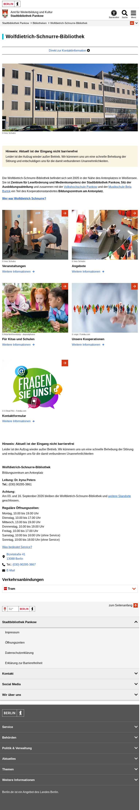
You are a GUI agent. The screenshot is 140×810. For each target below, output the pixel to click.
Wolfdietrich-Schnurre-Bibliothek (68, 23)
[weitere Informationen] (5, 13)
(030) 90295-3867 (24, 564)
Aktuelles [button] (9, 758)
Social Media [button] (11, 684)
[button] (134, 23)
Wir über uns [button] (11, 695)
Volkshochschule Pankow (80, 186)
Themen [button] (8, 769)
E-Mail (11, 571)
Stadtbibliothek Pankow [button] (19, 622)
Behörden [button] (9, 737)
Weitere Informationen (16, 271)
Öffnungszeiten (15, 642)
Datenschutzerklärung (19, 652)
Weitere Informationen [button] (18, 780)
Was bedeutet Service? (17, 547)
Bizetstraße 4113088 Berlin (16, 556)
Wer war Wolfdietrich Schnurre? (24, 198)
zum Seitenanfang (120, 605)
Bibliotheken (40, 23)
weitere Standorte (119, 496)
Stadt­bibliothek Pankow (15, 23)
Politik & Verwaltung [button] (17, 748)
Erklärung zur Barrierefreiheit (23, 663)
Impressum (12, 632)
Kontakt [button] (7, 673)
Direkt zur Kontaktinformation (68, 50)
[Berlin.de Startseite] (11, 4)
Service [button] (7, 727)
